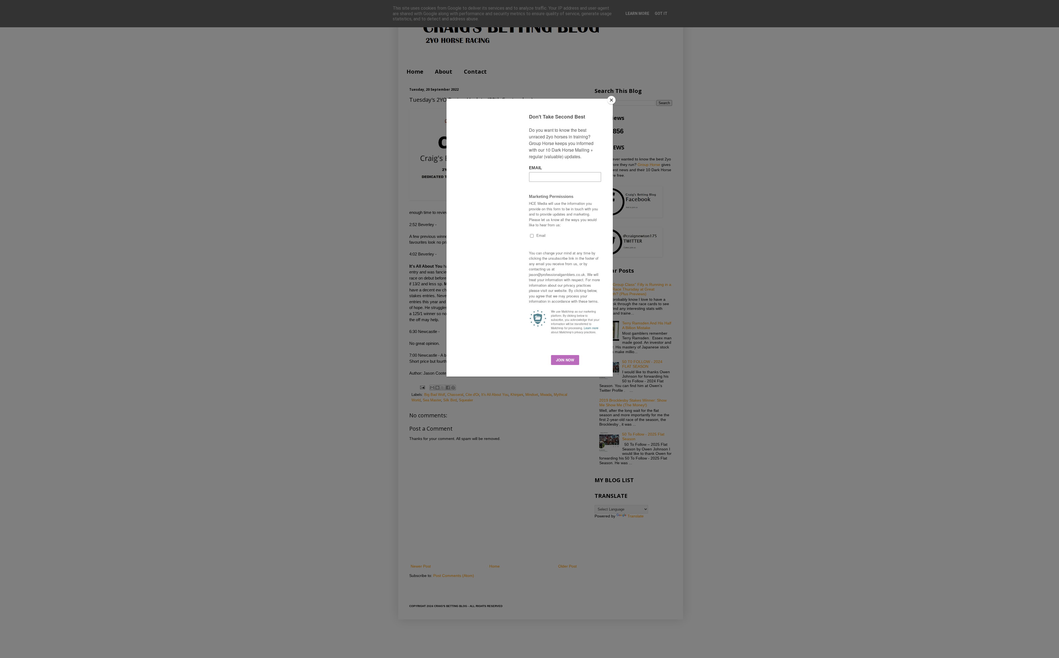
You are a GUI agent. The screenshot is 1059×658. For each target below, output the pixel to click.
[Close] (611, 100)
